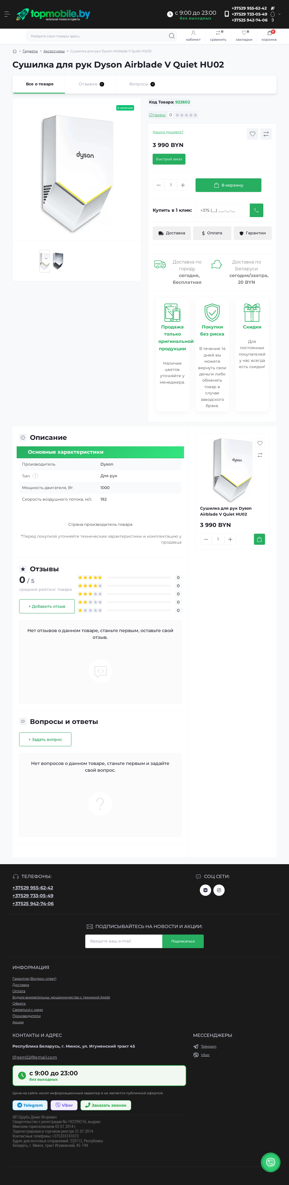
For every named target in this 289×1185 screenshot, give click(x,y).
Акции (18, 1022)
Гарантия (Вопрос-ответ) (34, 978)
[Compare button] (266, 134)
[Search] (172, 36)
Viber (205, 1055)
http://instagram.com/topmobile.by (219, 890)
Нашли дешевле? (168, 132)
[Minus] (158, 185)
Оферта (19, 1003)
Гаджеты (30, 51)
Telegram (208, 1046)
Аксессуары (54, 51)
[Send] (256, 210)
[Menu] (7, 14)
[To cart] (259, 539)
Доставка (20, 985)
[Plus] (183, 185)
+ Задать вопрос (45, 739)
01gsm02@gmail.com (34, 1057)
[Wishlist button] (252, 134)
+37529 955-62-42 (249, 8)
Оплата (18, 991)
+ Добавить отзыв (47, 606)
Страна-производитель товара (100, 524)
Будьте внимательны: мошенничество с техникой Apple (61, 997)
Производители (26, 1016)
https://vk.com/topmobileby (205, 890)
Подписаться (183, 941)
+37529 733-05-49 (249, 14)
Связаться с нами (27, 1009)
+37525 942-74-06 (250, 20)
